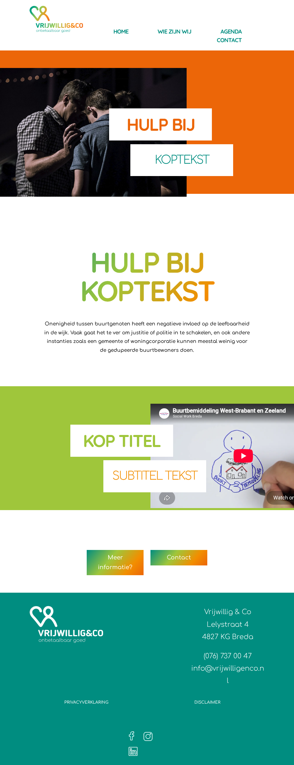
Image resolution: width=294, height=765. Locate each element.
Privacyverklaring (86, 702)
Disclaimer (207, 702)
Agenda (231, 32)
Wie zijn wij (174, 32)
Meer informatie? (115, 562)
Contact (229, 41)
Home (120, 32)
